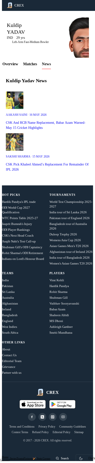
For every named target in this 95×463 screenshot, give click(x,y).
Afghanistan (10, 303)
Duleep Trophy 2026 (63, 234)
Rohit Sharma (58, 292)
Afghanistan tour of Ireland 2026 (71, 252)
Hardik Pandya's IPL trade (19, 202)
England (7, 321)
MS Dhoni (56, 321)
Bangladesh (10, 315)
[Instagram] (53, 417)
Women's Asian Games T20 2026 (70, 263)
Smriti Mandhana (60, 332)
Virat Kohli (56, 280)
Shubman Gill (58, 297)
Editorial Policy (61, 432)
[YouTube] (63, 417)
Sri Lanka (8, 292)
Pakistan (7, 286)
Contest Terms (20, 432)
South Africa (10, 332)
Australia (8, 297)
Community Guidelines (72, 426)
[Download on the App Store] (32, 404)
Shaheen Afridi (59, 315)
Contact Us (9, 355)
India (5, 280)
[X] (42, 417)
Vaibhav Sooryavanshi (64, 303)
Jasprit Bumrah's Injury (17, 224)
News (46, 64)
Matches (30, 64)
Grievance (8, 367)
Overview (10, 64)
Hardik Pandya (59, 286)
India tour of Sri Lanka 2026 (68, 212)
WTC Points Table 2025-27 (20, 218)
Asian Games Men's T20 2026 (69, 246)
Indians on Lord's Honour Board (23, 259)
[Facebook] (32, 417)
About (6, 349)
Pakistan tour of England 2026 (69, 218)
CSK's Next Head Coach (18, 235)
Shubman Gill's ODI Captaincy (22, 247)
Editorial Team (11, 361)
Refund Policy (40, 432)
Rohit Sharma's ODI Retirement (22, 253)
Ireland (6, 309)
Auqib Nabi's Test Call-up (19, 241)
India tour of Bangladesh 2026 (69, 257)
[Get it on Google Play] (62, 404)
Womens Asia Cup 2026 (65, 240)
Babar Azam (57, 309)
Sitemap (79, 432)
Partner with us (11, 372)
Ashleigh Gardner (61, 327)
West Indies (9, 327)
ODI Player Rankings (16, 230)
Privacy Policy (46, 426)
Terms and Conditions (22, 426)
